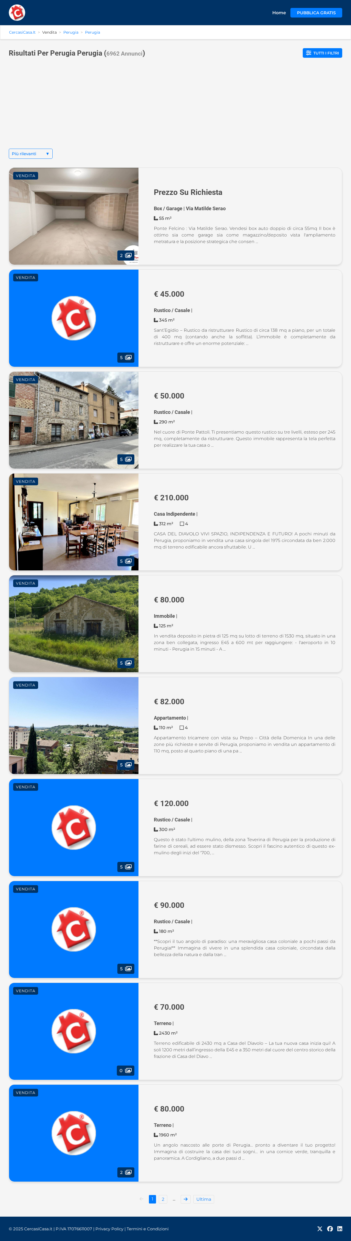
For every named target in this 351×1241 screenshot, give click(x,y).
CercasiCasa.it (22, 32)
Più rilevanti (31, 153)
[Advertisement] (175, 107)
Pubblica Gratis (316, 12)
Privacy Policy (110, 1228)
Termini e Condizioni (148, 1228)
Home (279, 12)
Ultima (203, 1199)
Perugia (70, 32)
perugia (92, 32)
